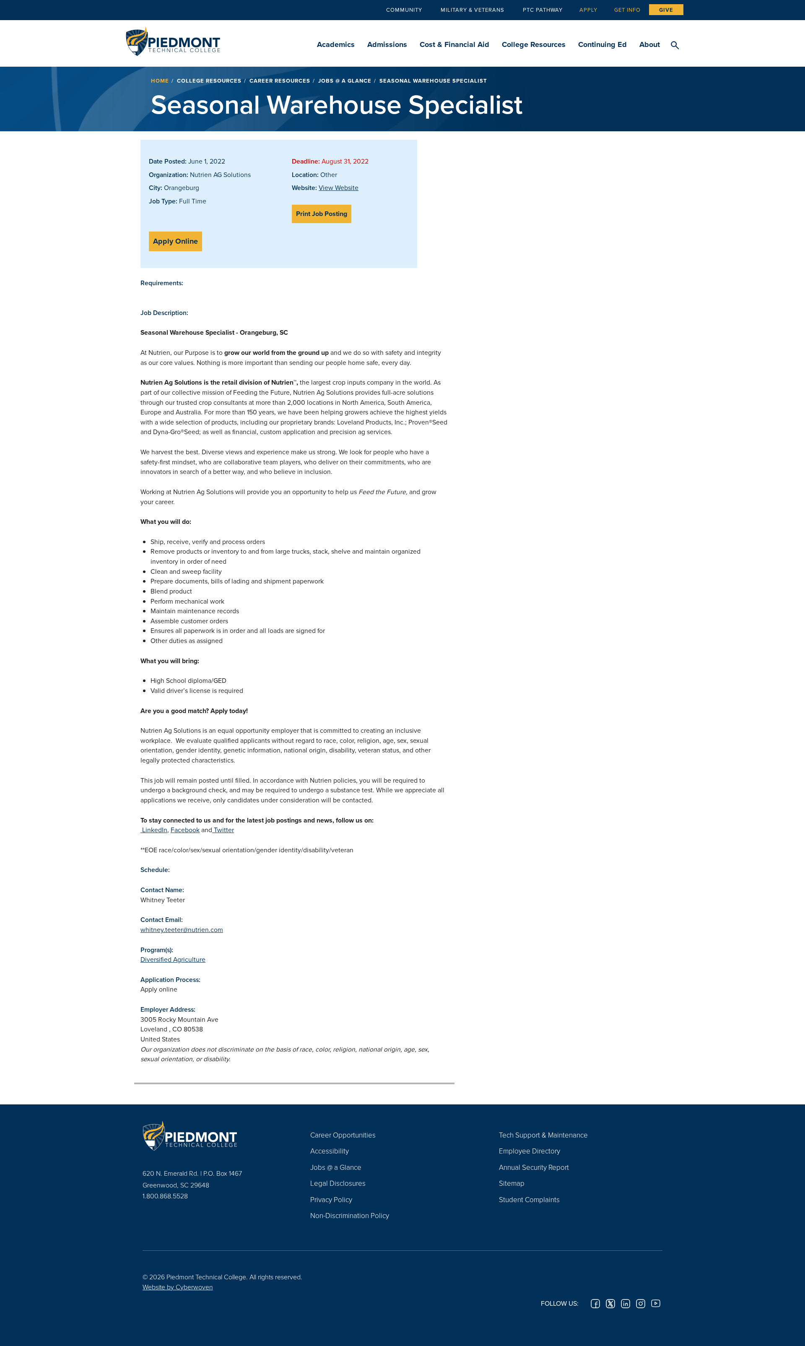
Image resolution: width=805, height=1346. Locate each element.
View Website (338, 187)
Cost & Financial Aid (454, 44)
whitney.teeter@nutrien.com (181, 929)
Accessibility (329, 1151)
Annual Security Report (534, 1167)
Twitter (223, 829)
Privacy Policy (331, 1199)
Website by (178, 1286)
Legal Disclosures (338, 1183)
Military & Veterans (472, 9)
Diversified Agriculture (172, 959)
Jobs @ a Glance (344, 81)
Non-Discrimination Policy (349, 1215)
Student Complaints (529, 1199)
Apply (588, 9)
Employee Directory (529, 1151)
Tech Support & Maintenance (543, 1135)
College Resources (534, 44)
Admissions (387, 44)
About (649, 44)
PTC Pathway (543, 9)
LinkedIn (153, 829)
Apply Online (175, 241)
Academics (336, 44)
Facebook (185, 829)
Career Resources (279, 81)
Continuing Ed (602, 44)
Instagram (640, 1303)
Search (674, 45)
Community (404, 9)
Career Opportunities (343, 1135)
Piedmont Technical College (173, 39)
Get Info (627, 9)
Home (160, 81)
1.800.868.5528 (165, 1195)
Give (666, 10)
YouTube (655, 1303)
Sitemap (512, 1183)
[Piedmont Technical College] (214, 1135)
